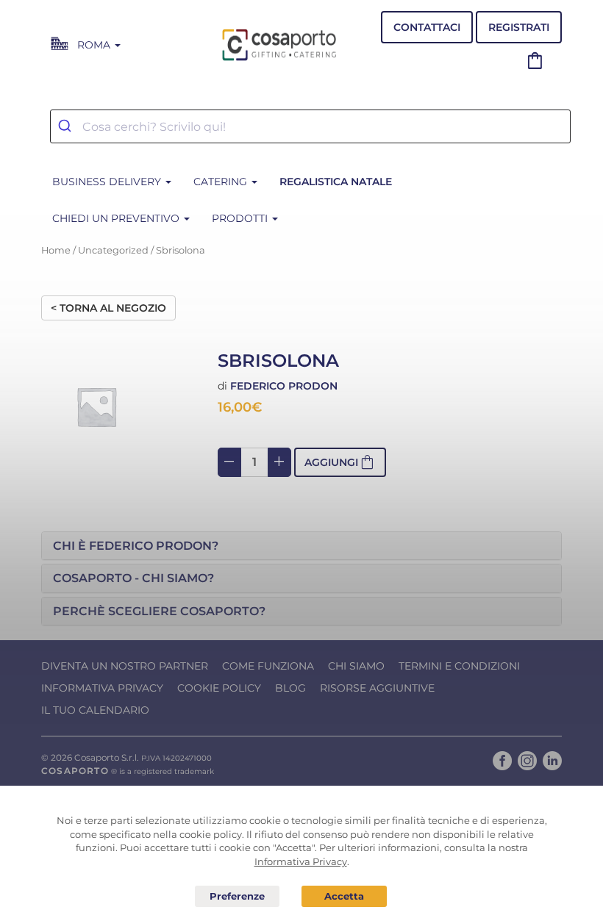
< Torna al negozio (108, 308)
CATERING (221, 181)
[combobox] (310, 126)
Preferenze (237, 897)
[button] (301, 546)
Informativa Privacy (102, 688)
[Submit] (66, 126)
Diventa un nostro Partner (124, 666)
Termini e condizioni (459, 666)
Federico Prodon (284, 385)
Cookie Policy (219, 688)
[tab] (301, 546)
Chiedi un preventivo (117, 218)
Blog (290, 688)
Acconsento (344, 896)
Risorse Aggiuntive (377, 688)
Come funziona (268, 666)
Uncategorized (113, 250)
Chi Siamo (356, 666)
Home (56, 250)
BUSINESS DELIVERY (108, 181)
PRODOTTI (241, 218)
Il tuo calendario (95, 710)
